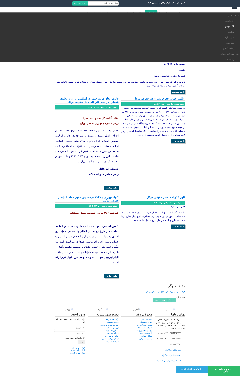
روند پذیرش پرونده (144, 330)
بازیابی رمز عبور (78, 347)
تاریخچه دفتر (147, 319)
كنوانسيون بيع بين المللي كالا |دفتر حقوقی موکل (165, 292)
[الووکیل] (69, 309)
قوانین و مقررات (112, 336)
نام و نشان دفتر (145, 322)
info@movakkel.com (173, 350)
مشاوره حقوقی (145, 339)
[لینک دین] (170, 309)
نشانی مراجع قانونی (110, 339)
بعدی (164, 300)
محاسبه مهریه (113, 322)
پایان (156, 300)
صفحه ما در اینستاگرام (171, 355)
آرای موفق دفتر (145, 333)
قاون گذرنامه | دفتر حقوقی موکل (166, 197)
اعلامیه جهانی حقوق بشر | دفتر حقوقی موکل (159, 98)
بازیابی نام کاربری (78, 350)
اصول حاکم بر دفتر (144, 328)
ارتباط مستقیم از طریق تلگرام (168, 361)
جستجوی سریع (79, 3)
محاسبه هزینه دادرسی (109, 325)
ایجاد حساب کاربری (77, 353)
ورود (81, 342)
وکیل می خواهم (112, 319)
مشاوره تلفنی (113, 333)
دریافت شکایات (112, 342)
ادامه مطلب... (178, 92)
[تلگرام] (137, 309)
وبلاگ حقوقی (146, 336)
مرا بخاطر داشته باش (74, 338)
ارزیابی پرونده (113, 328)
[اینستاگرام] (103, 309)
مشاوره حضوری (112, 330)
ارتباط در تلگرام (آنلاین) (191, 369)
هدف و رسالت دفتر (144, 325)
